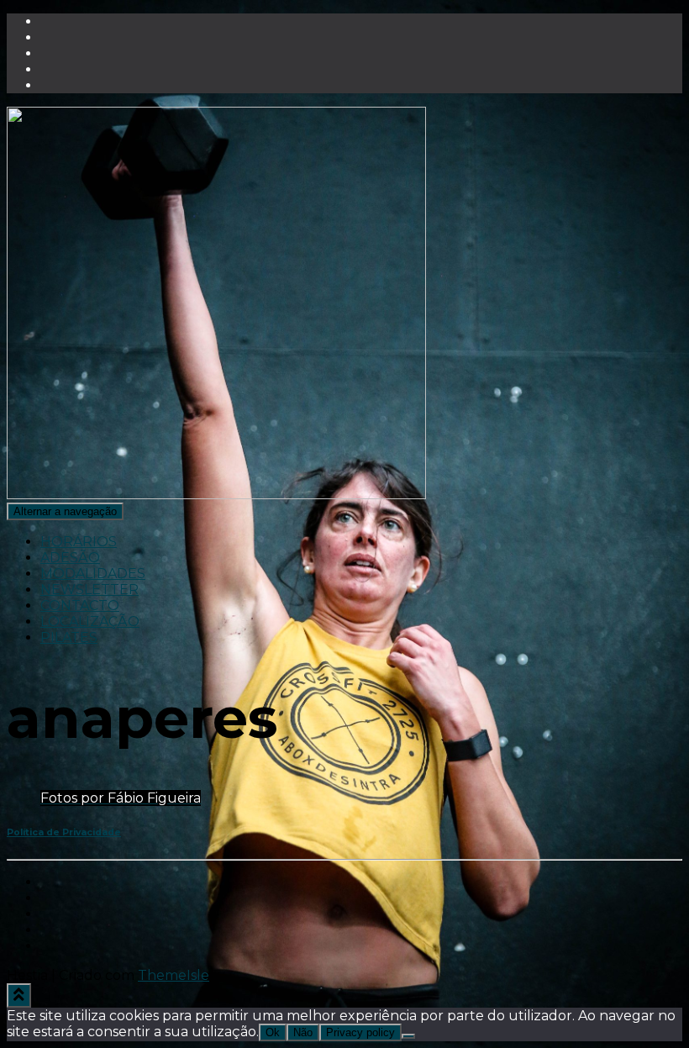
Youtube (53, 934)
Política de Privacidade (64, 832)
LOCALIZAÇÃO (89, 621)
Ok (273, 1032)
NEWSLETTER (89, 590)
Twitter (53, 902)
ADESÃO (70, 558)
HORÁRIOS (78, 542)
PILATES (68, 637)
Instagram (53, 918)
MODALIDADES (92, 574)
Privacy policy (360, 1032)
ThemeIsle (173, 975)
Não (303, 1032)
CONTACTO (79, 606)
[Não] (408, 1036)
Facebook (53, 886)
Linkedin (53, 950)
